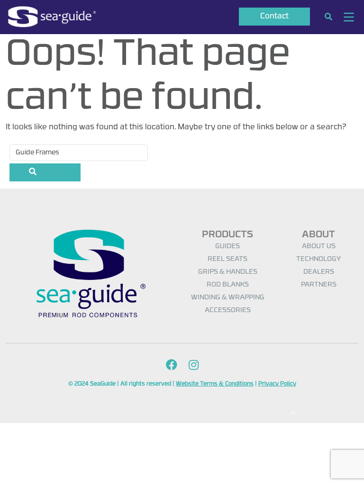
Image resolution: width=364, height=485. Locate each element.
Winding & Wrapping (227, 297)
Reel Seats (227, 259)
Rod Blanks (228, 284)
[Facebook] (171, 366)
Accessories (228, 310)
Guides (227, 246)
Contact (274, 16)
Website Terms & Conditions (215, 384)
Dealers (318, 272)
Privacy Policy (277, 384)
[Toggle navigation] (348, 17)
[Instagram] (194, 366)
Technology (318, 259)
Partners (319, 284)
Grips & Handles (227, 272)
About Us (319, 246)
